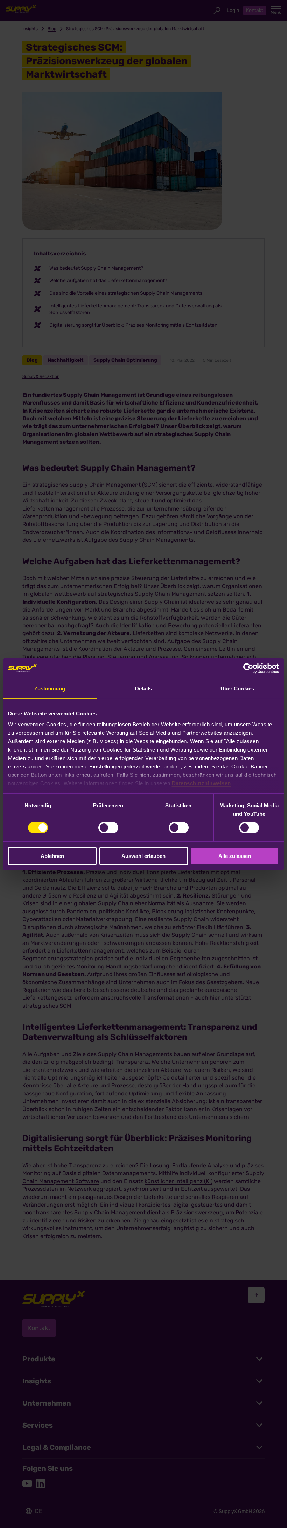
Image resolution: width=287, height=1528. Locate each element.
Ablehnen (52, 856)
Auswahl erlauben (143, 856)
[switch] (108, 827)
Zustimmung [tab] (49, 688)
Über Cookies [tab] (237, 688)
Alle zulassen (234, 856)
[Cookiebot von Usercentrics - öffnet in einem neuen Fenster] (248, 668)
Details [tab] (143, 688)
